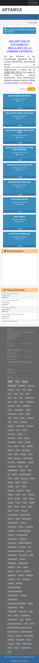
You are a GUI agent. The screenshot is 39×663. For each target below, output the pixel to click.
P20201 (28, 640)
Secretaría (10, 535)
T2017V (18, 502)
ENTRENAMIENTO (12, 470)
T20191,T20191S (27, 644)
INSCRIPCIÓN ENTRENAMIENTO (11, 300)
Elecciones (30, 426)
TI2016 (30, 506)
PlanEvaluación (29, 398)
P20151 (19, 438)
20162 (9, 402)
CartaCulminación (13, 595)
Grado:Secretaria (25, 648)
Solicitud (26, 438)
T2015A (22, 418)
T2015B (21, 414)
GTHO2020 (11, 640)
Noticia (10, 498)
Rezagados (18, 458)
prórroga (20, 575)
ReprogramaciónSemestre (15, 591)
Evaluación (11, 490)
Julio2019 (10, 430)
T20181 (10, 410)
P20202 (16, 478)
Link (29, 547)
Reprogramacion (12, 599)
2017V (16, 511)
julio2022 (22, 470)
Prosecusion (29, 527)
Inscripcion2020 (12, 555)
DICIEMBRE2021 (22, 462)
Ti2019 (9, 648)
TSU (17, 381)
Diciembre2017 (12, 527)
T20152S (17, 482)
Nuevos (10, 511)
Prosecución (30, 402)
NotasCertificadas (12, 515)
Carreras (24, 430)
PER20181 (10, 450)
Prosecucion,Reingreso (14, 587)
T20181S (28, 410)
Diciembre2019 (20, 426)
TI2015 (24, 486)
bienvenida (22, 547)
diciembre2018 (25, 615)
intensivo (10, 635)
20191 (16, 454)
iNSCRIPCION (26, 406)
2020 (26, 623)
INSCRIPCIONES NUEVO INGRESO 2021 (13, 314)
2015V (9, 446)
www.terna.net (15, 657)
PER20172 (10, 519)
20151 (20, 398)
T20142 (18, 494)
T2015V (18, 450)
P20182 (16, 615)
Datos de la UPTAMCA (12, 365)
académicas (11, 434)
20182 (9, 422)
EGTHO (16, 648)
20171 (17, 486)
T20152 (28, 490)
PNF (10, 381)
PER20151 (29, 446)
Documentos (11, 466)
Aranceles (10, 502)
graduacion (11, 567)
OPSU (15, 394)
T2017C (31, 498)
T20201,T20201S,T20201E (23, 531)
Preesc (9, 615)
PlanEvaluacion (12, 547)
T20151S (14, 474)
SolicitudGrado (12, 414)
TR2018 (20, 442)
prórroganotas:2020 (21, 535)
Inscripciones (22, 611)
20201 (22, 446)
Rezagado (19, 583)
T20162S (32, 502)
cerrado (29, 551)
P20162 (32, 478)
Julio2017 (17, 498)
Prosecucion (11, 462)
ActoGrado (24, 422)
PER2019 (28, 619)
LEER (18, 108)
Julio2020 (27, 442)
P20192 (10, 458)
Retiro (30, 390)
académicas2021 (12, 539)
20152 (15, 402)
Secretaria (30, 418)
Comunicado (26, 450)
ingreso (26, 567)
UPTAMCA (12, 9)
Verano (16, 422)
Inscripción (12, 386)
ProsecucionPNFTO (13, 523)
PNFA (9, 398)
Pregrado (10, 494)
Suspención (24, 478)
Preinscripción (23, 555)
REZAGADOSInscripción (25, 543)
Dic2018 (10, 482)
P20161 (10, 506)
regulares (10, 571)
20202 (31, 555)
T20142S (21, 527)
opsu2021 (10, 583)
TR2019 (30, 603)
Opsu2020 (18, 635)
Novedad (20, 434)
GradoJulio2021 (28, 458)
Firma (21, 619)
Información (11, 438)
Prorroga (23, 454)
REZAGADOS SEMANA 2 (9, 307)
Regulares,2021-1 (12, 559)
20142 (26, 466)
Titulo (18, 567)
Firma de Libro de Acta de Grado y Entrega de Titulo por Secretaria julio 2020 (21, 627)
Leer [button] (30, 89)
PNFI (21, 394)
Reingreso (10, 426)
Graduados (24, 511)
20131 (24, 390)
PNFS (15, 398)
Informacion (23, 539)
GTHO (27, 394)
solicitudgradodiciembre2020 (16, 551)
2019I (9, 652)
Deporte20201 (20, 640)
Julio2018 (10, 486)
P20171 (25, 498)
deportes (18, 571)
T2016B (16, 506)
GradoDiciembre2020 (25, 474)
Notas (24, 381)
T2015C (22, 402)
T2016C (23, 506)
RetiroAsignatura (12, 619)
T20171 (10, 454)
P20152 (18, 519)
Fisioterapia (11, 579)
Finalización (29, 575)
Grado (9, 394)
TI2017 (30, 454)
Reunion (23, 523)
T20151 (10, 478)
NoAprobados (12, 563)
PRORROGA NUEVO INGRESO (10, 294)
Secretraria (23, 595)
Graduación (31, 386)
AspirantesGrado (12, 607)
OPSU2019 (10, 644)
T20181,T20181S (12, 611)
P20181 (28, 414)
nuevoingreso (11, 442)
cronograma (27, 571)
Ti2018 (21, 607)
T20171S (16, 446)
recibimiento (26, 579)
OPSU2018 (31, 494)
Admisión (22, 386)
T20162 (24, 502)
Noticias (24, 482)
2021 (18, 579)
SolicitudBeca (11, 575)
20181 (18, 406)
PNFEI (30, 611)
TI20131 (20, 466)
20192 (17, 430)
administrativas (19, 410)
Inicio (24, 494)
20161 (29, 470)
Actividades (11, 406)
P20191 (18, 644)
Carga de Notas (26, 519)
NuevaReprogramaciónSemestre (16, 603)
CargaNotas (11, 531)
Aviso (18, 390)
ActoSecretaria (12, 543)
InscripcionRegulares (26, 631)
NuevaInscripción (23, 563)
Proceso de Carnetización (15, 623)
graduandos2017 (24, 515)
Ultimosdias (20, 490)
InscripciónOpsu (28, 635)
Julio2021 (22, 559)
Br (8, 474)
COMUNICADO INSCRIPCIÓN (10, 321)
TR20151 (31, 462)
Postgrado (11, 390)
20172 (9, 418)
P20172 (16, 418)
